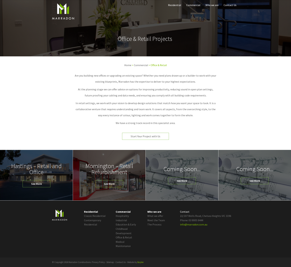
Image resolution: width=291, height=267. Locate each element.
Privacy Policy (98, 262)
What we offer (155, 216)
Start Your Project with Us (145, 136)
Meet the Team (156, 220)
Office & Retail (124, 237)
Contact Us (230, 5)
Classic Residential (95, 216)
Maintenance (123, 246)
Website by (135, 262)
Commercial (193, 5)
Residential (174, 5)
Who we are (212, 5)
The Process (154, 224)
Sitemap (110, 262)
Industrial (121, 220)
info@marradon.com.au (193, 224)
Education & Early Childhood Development (126, 229)
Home (127, 65)
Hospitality (122, 216)
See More (36, 183)
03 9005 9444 (196, 220)
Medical (120, 241)
